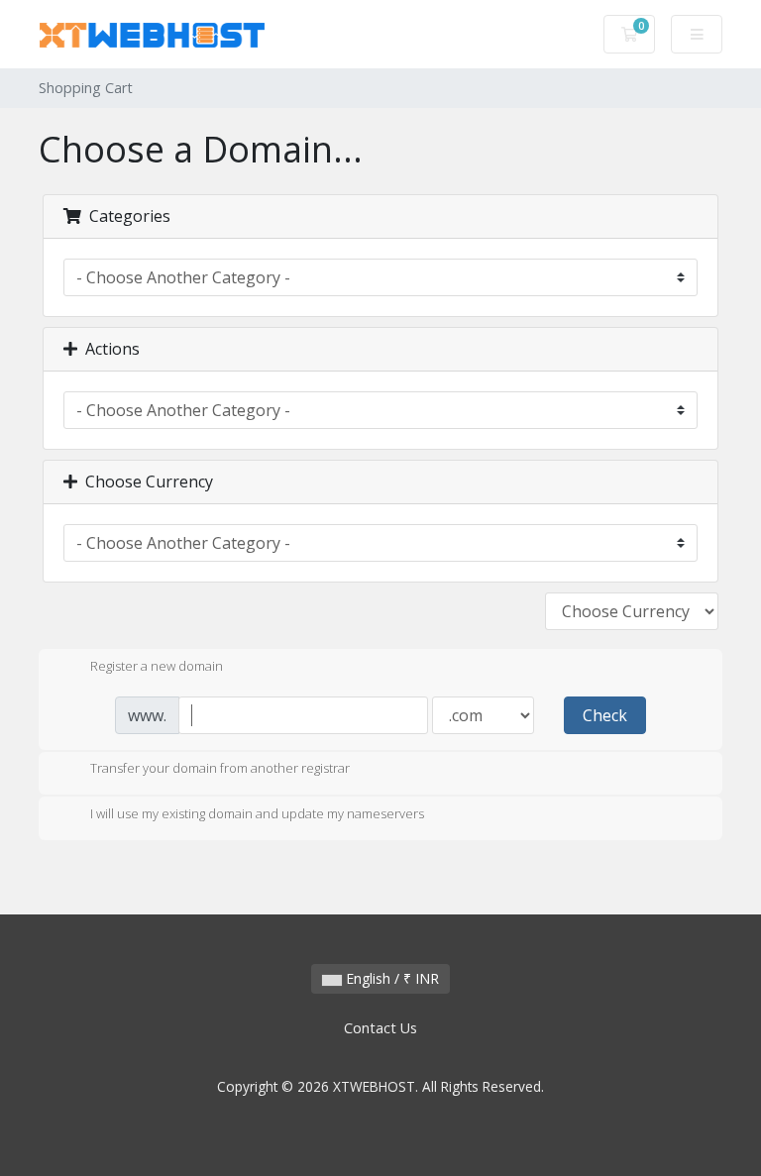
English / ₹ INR (390, 978)
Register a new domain (156, 666)
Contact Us (380, 1027)
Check (605, 715)
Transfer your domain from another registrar (220, 769)
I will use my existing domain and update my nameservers (257, 813)
